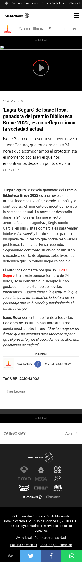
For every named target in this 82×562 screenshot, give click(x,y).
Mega (41, 478)
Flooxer (53, 497)
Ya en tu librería (31, 28)
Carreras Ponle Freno (25, 3)
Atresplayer (32, 497)
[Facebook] (51, 556)
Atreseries (58, 478)
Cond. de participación (56, 545)
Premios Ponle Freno (53, 3)
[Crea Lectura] (8, 29)
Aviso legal (24, 537)
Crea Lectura (16, 391)
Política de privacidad (50, 537)
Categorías (15, 433)
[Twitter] (30, 556)
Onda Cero (24, 488)
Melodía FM (58, 488)
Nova (24, 478)
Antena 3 (24, 469)
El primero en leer (62, 28)
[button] (74, 15)
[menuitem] (31, 28)
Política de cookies (23, 545)
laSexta (41, 469)
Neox (58, 469)
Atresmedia (41, 457)
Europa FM (41, 488)
